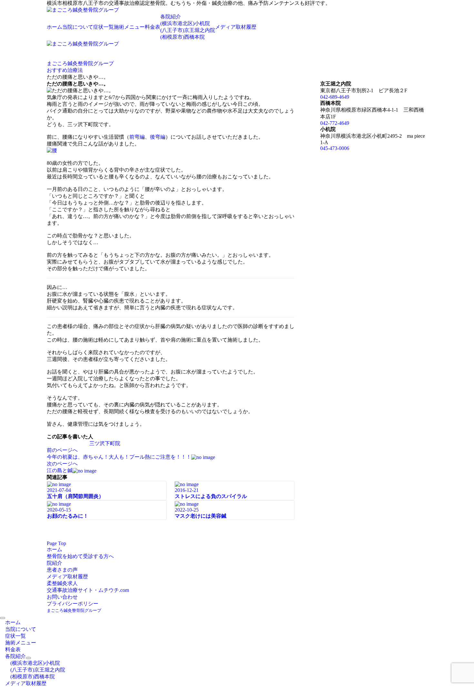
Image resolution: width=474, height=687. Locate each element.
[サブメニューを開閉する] (28, 658)
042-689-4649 (334, 97)
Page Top (56, 543)
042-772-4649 (334, 123)
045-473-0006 (334, 148)
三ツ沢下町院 (104, 443)
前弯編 (137, 137)
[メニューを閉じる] (2, 618)
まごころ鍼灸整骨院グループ (74, 610)
